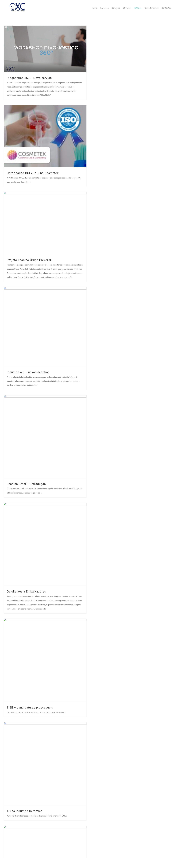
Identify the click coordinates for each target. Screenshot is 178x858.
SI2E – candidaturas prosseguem (30, 707)
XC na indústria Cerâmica (25, 811)
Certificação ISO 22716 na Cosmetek (33, 173)
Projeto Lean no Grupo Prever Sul (30, 260)
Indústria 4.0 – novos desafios (28, 372)
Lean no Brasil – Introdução (26, 484)
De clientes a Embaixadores (26, 591)
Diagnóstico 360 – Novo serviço (29, 78)
